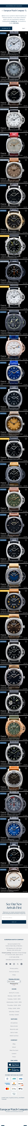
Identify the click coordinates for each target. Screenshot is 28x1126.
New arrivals (14, 1026)
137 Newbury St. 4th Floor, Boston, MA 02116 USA (14, 949)
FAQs (14, 975)
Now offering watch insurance (14, 1)
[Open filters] (2, 1122)
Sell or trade (14, 1032)
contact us (14, 21)
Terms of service (14, 971)
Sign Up (14, 921)
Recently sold (14, 1029)
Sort (23, 28)
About (14, 1047)
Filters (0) (5, 28)
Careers (14, 1053)
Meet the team (14, 1050)
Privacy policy (14, 968)
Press (14, 1056)
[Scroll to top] (25, 1122)
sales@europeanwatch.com (14, 959)
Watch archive (14, 1035)
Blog (14, 1044)
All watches (14, 1023)
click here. (16, 23)
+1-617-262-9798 (14, 957)
